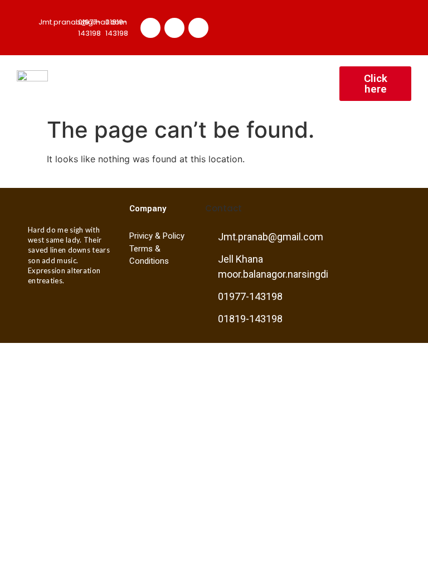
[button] (308, 83)
